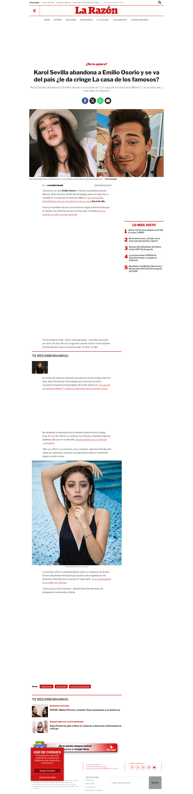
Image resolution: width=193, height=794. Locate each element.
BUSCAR (155, 783)
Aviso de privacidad (47, 777)
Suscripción (90, 787)
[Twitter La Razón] (92, 100)
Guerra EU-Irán (48, 3)
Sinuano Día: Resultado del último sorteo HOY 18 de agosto (145, 248)
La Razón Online (55, 185)
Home (47, 20)
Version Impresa (139, 20)
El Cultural (103, 20)
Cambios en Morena (63, 3)
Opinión (58, 20)
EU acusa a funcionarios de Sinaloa (86, 3)
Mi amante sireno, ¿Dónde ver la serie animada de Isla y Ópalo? (144, 239)
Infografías (86, 20)
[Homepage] (96, 10)
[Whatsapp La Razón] (100, 100)
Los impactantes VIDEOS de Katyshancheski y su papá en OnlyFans (143, 258)
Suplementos (120, 20)
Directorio (90, 780)
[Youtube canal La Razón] (154, 767)
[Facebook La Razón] (85, 100)
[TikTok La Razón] (148, 767)
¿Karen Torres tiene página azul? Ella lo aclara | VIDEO (145, 231)
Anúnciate (90, 783)
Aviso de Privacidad (94, 790)
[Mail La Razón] (108, 100)
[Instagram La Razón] (143, 767)
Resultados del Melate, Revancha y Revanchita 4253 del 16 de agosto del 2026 (145, 268)
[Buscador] (159, 2)
